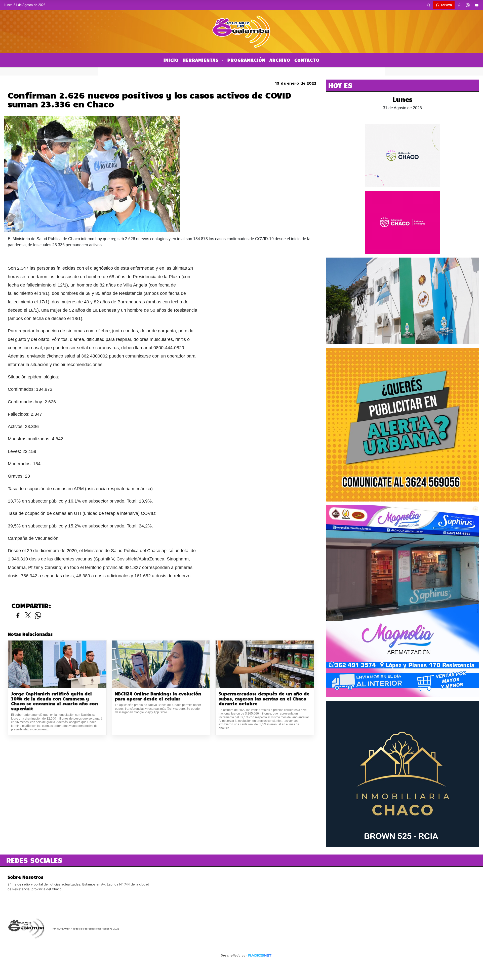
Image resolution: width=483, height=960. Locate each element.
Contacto (306, 59)
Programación (246, 59)
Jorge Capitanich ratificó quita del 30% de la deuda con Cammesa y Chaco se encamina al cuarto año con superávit (54, 701)
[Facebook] (459, 5)
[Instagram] (468, 5)
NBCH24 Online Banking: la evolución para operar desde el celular (158, 696)
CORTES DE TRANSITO (241, 71)
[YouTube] (476, 5)
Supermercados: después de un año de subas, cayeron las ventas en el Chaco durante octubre (264, 698)
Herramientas (201, 59)
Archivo (279, 59)
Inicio (171, 59)
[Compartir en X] (28, 616)
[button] (428, 5)
